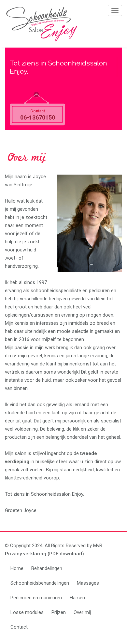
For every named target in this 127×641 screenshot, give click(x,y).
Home (16, 568)
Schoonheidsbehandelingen (39, 583)
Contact (19, 627)
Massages (88, 583)
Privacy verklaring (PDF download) (44, 554)
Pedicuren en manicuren (36, 598)
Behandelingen (46, 568)
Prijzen (58, 612)
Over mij (82, 612)
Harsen (77, 598)
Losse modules (27, 612)
